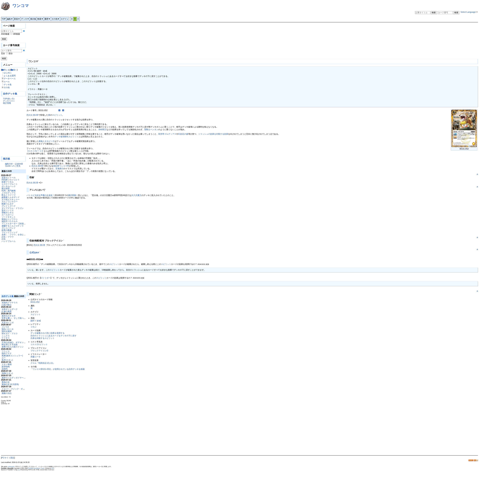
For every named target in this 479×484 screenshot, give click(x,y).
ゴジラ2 (5, 327)
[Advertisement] (13, 131)
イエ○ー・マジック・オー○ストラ (17, 389)
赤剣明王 (102, 129)
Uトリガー (45, 278)
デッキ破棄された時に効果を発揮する (47, 333)
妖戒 (39, 321)
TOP (4, 19)
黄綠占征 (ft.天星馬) (10, 384)
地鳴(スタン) (7, 373)
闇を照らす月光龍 (10, 344)
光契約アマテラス (10, 303)
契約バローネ (8, 329)
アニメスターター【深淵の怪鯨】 (17, 224)
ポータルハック (9, 186)
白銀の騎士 (7, 305)
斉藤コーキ (36, 357)
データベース (10, 79)
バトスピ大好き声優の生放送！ (41, 195)
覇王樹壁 (6, 188)
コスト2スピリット (39, 344)
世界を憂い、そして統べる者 (15, 318)
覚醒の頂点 (7, 393)
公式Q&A (34, 252)
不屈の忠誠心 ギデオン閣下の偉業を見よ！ (22, 342)
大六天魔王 (136, 195)
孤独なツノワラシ (10, 219)
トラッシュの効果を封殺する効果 (213, 134)
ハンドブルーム (9, 241)
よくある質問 (10, 76)
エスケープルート (10, 184)
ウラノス (6, 351)
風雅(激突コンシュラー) (12, 356)
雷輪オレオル (8, 213)
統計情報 (7, 103)
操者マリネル (8, 182)
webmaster (11, 466)
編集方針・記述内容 (14, 164)
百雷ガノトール (9, 177)
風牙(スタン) (7, 360)
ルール (7, 82)
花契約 (5, 369)
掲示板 (33, 19)
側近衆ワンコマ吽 (61, 166)
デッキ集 (8, 84)
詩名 (4, 239)
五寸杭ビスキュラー (11, 199)
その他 (7, 87)
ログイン (65, 19)
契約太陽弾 (7, 331)
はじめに (8, 73)
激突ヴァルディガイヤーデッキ (16, 378)
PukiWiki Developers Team (36, 468)
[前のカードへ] (59, 110)
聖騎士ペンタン (151, 129)
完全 (3, 53)
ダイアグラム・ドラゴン (13, 208)
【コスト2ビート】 (35, 151)
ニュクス (6, 336)
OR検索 (16, 34)
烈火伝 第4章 (37, 166)
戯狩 (33, 321)
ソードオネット (9, 217)
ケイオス (6, 338)
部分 (11, 53)
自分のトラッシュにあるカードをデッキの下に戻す (53, 336)
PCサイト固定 (7, 458)
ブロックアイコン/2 (39, 351)
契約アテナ (7, 353)
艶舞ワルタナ (8, 204)
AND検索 (5, 34)
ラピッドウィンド (10, 232)
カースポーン (8, 215)
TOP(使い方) (8, 99)
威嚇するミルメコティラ (13, 226)
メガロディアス (9, 193)
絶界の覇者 (7, 230)
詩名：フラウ (8, 237)
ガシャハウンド (9, 228)
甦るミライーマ (9, 195)
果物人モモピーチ (47, 141)
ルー (4, 358)
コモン (34, 327)
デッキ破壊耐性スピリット (66, 137)
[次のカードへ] (63, 110)
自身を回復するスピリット (43, 338)
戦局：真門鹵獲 (9, 191)
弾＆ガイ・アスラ (10, 333)
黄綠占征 (6, 382)
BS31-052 (35, 302)
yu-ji (19, 470)
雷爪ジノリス (8, 210)
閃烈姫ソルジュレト (11, 180)
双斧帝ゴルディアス (167, 134)
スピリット (57, 115)
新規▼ (17, 19)
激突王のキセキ (9, 316)
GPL (53, 468)
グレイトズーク (9, 206)
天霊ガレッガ (8, 323)
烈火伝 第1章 (32, 115)
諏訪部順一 (73, 195)
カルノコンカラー (10, 202)
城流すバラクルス (10, 221)
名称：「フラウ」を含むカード (16, 235)
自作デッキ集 (10, 93)
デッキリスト (9, 101)
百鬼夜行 (59, 168)
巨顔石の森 (183, 134)
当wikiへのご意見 (12, 166)
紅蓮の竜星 (7, 311)
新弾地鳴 (6, 367)
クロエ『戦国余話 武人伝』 (43, 363)
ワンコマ (20, 5)
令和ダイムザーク (10, 309)
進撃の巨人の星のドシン (13, 347)
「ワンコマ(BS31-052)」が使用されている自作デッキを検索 (58, 369)
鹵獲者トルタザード (11, 197)
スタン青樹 (7, 364)
